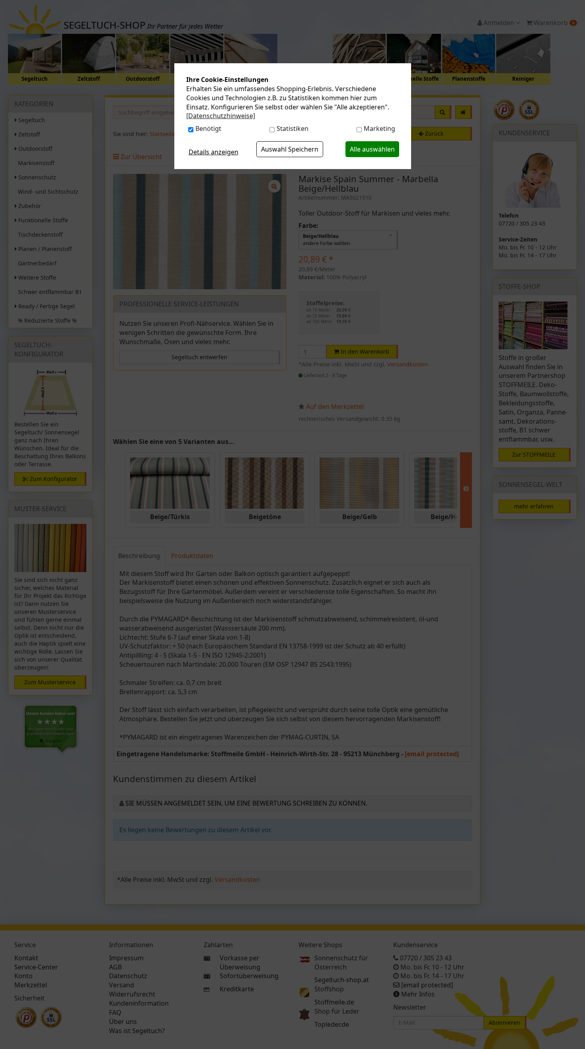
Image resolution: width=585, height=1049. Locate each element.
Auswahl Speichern (289, 149)
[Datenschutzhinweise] (220, 115)
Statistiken (292, 128)
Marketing (379, 128)
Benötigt (208, 128)
